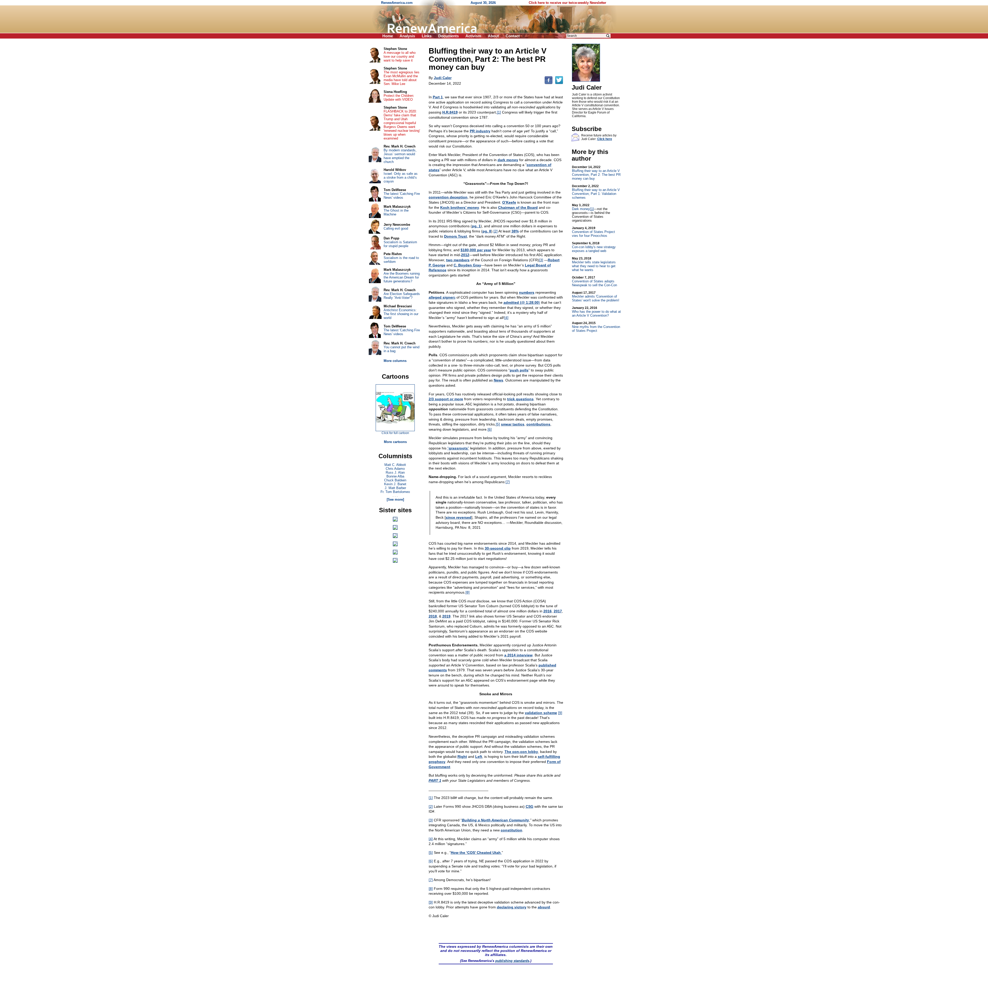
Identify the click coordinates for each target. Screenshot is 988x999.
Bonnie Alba (395, 476)
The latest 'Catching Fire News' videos (402, 195)
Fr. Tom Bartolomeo (395, 492)
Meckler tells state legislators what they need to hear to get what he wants (594, 264)
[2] (495, 231)
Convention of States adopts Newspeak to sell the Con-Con (594, 281)
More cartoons (395, 442)
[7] (508, 482)
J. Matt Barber (395, 488)
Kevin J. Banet (395, 484)
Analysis (407, 36)
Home (387, 36)
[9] (560, 713)
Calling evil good (396, 228)
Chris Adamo (395, 469)
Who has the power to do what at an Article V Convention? (596, 311)
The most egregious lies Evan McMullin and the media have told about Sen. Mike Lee (401, 78)
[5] (498, 424)
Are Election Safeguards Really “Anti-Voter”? (402, 296)
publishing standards (512, 961)
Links (426, 36)
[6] (490, 429)
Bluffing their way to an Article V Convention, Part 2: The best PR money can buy (596, 172)
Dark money (581, 207)
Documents (448, 36)
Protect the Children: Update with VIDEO (399, 97)
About (493, 36)
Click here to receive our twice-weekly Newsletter (567, 3)
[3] (541, 260)
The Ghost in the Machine (396, 212)
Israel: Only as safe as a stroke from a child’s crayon (401, 177)
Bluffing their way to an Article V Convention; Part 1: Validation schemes (596, 191)
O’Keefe (509, 202)
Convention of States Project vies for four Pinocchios (593, 232)
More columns (395, 361)
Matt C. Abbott (395, 465)
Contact (513, 36)
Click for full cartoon (395, 433)
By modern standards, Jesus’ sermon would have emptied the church (400, 156)
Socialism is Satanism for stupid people (400, 244)
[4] (506, 318)
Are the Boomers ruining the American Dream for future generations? (402, 277)
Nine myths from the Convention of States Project (596, 327)
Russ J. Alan (395, 472)
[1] (499, 112)
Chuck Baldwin (395, 480)
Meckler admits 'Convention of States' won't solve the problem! (595, 296)
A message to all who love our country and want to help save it (400, 56)
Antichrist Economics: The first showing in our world (401, 314)
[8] (467, 592)
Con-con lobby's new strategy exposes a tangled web (594, 247)
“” (458, 448)
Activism (473, 36)
